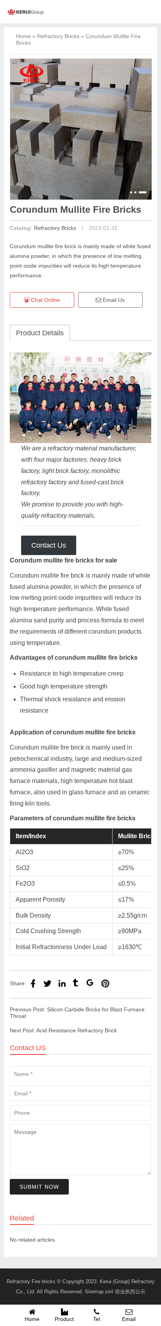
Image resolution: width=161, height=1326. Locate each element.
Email (129, 1319)
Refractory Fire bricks (31, 1281)
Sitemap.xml (99, 1291)
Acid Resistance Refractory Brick (76, 1030)
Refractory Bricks (58, 36)
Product (64, 1319)
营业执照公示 (130, 1291)
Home (23, 36)
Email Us (113, 300)
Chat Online (44, 300)
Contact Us (48, 545)
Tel (96, 1319)
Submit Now (39, 1187)
